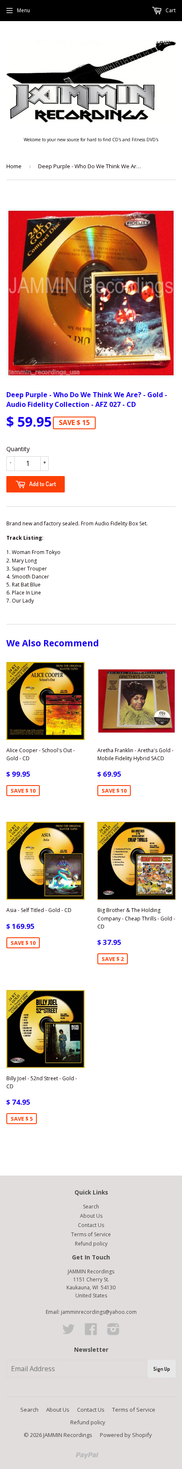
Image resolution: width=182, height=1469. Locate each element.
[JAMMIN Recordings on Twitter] (68, 1332)
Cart (170, 10)
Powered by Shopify (126, 1435)
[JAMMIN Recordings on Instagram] (113, 1332)
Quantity (18, 449)
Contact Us (91, 1225)
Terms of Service (91, 1234)
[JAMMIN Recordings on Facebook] (91, 1332)
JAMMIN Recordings (67, 1435)
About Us (91, 1215)
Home (14, 166)
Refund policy (91, 1243)
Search (91, 1206)
